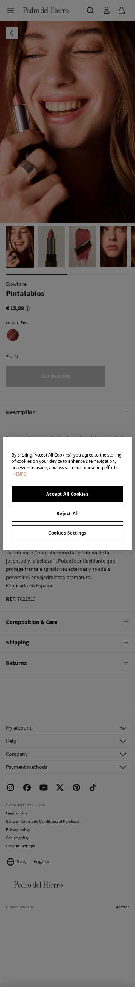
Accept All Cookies (67, 494)
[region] (67, 493)
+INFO (20, 474)
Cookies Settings (67, 533)
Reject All (68, 513)
